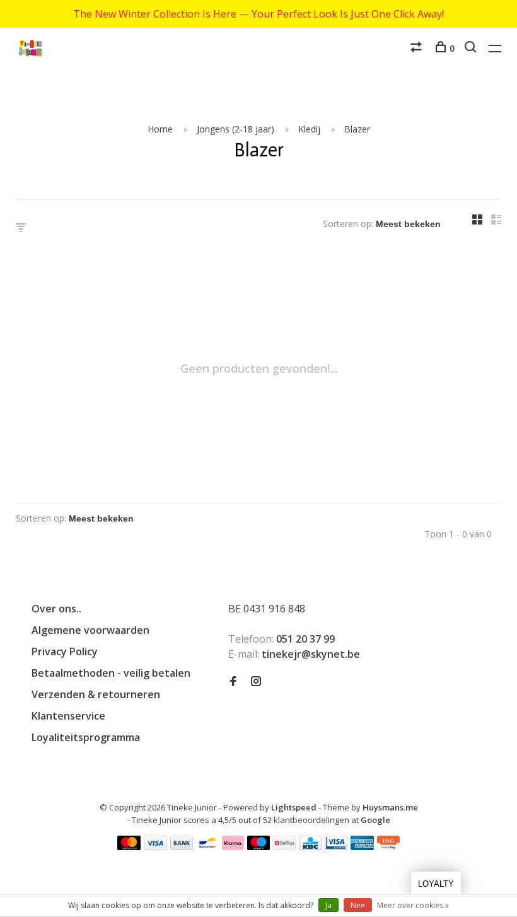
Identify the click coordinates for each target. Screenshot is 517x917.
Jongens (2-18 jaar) (235, 129)
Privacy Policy (65, 651)
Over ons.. (56, 609)
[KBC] (310, 846)
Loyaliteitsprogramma (86, 737)
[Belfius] (284, 846)
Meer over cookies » (413, 905)
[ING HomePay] (388, 846)
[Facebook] (233, 682)
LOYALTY (436, 884)
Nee (358, 905)
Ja (328, 905)
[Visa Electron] (336, 846)
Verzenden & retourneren (96, 694)
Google (375, 820)
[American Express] (362, 846)
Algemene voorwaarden (90, 630)
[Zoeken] (472, 48)
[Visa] (155, 846)
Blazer (357, 129)
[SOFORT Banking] (233, 846)
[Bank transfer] (182, 846)
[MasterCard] (129, 846)
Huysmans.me (390, 807)
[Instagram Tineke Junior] (256, 682)
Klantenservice (68, 716)
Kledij (309, 129)
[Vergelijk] (417, 48)
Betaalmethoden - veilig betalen (111, 673)
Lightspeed (294, 807)
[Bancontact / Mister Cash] (207, 846)
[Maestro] (258, 846)
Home (160, 129)
